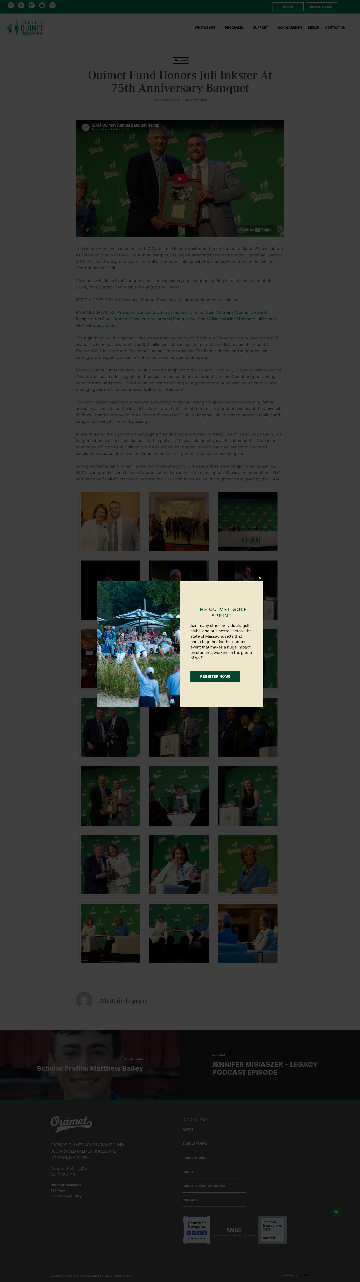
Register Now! (215, 676)
